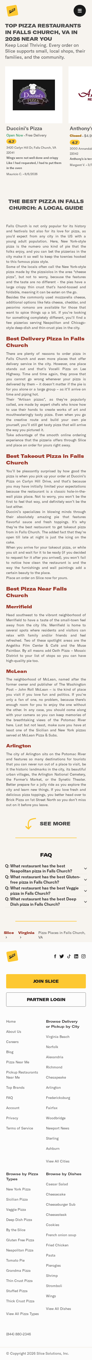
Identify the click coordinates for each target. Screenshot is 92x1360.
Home (11, 1021)
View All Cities (58, 1161)
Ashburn (53, 1148)
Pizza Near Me (17, 1062)
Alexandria (54, 1057)
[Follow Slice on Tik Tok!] (69, 956)
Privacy (12, 1118)
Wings (51, 1296)
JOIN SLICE (46, 981)
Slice (9, 932)
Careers (12, 1041)
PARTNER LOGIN (46, 999)
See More (55, 823)
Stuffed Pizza (17, 1291)
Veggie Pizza (16, 1209)
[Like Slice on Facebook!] (55, 956)
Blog (9, 1052)
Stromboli (54, 1285)
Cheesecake (55, 1194)
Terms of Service (19, 1128)
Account (12, 1108)
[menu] (80, 11)
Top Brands (15, 1087)
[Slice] (12, 11)
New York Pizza (18, 1189)
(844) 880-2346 (18, 1334)
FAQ (9, 1097)
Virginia (26, 932)
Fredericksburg (58, 1097)
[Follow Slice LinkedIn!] (76, 956)
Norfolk (52, 1047)
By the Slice (15, 1230)
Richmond (54, 1067)
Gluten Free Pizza (20, 1240)
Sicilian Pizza (17, 1199)
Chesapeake (56, 1077)
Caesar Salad (57, 1184)
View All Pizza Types (22, 1313)
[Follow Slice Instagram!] (83, 956)
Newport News (57, 1128)
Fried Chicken (57, 1245)
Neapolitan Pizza (19, 1250)
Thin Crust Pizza (19, 1280)
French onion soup (61, 1235)
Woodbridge (55, 1118)
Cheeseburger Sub (60, 1204)
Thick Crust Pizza (20, 1301)
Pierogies (53, 1265)
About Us (13, 1031)
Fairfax (51, 1108)
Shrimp (52, 1275)
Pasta (50, 1255)
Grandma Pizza (18, 1270)
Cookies (52, 1224)
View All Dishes (58, 1308)
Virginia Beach (58, 1036)
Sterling (52, 1138)
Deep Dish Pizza (19, 1219)
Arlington (53, 1087)
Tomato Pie (15, 1260)
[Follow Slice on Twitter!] (61, 956)
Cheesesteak (56, 1214)
